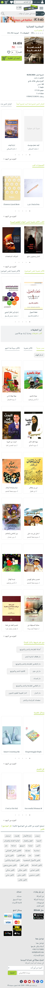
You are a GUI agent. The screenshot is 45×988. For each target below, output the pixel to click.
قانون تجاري (34, 870)
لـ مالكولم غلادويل (33, 316)
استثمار (8, 836)
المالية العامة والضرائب (12, 841)
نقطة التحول (33, 312)
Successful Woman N (33, 808)
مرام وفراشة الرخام (12, 487)
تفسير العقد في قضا (11, 625)
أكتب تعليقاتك (37, 333)
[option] (33, 130)
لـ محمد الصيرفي (33, 149)
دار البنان (37, 693)
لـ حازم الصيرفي (11, 149)
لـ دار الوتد (39, 355)
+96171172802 (38, 949)
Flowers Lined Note (12, 204)
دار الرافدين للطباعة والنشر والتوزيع (28, 664)
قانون (42, 829)
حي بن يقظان (33, 487)
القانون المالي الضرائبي (13, 850)
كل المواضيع (7, 826)
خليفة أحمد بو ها (33, 628)
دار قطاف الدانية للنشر (32, 656)
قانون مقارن (22, 880)
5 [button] (15, 155)
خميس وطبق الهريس (33, 579)
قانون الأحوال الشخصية (31, 860)
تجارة (30, 845)
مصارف (27, 850)
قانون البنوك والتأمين (12, 860)
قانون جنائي (10, 870)
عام (6, 845)
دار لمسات (36, 678)
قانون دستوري (34, 875)
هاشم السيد (38, 30)
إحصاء (37, 836)
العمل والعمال (28, 841)
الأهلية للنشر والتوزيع (17, 671)
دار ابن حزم (36, 671)
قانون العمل (24, 865)
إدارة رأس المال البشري (11, 312)
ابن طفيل (33, 491)
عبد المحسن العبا (11, 445)
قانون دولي (21, 875)
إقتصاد (16, 836)
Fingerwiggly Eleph (33, 752)
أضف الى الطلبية (14, 58)
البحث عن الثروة (12, 442)
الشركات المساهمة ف (11, 256)
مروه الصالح (32, 445)
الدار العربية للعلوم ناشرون (18, 693)
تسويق (22, 845)
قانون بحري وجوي (9, 865)
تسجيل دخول (37, 2)
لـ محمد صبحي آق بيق (11, 316)
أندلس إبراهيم (33, 399)
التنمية (38, 841)
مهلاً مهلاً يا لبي (11, 396)
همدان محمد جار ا (11, 628)
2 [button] (26, 155)
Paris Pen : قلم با (33, 204)
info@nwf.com (38, 952)
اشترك (12, 973)
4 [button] (18, 155)
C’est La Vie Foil (11, 808)
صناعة (13, 845)
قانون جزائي (22, 870)
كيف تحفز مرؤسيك (33, 145)
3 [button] (22, 155)
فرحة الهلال (11, 579)
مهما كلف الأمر (33, 442)
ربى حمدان (11, 537)
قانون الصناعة (37, 865)
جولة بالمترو (33, 396)
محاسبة (36, 850)
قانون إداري (9, 855)
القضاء (37, 855)
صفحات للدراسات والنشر (31, 700)
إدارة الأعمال (27, 836)
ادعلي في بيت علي (33, 533)
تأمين (38, 845)
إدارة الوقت (11, 145)
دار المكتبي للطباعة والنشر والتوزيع (28, 685)
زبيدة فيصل (11, 399)
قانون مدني (10, 875)
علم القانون (21, 855)
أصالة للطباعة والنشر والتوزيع (30, 649)
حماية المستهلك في (33, 625)
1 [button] (29, 155)
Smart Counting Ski (12, 752)
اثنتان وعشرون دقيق (33, 256)
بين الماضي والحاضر (11, 533)
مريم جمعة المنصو (10, 491)
